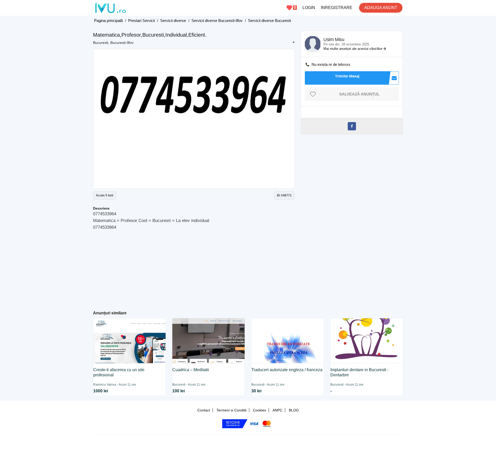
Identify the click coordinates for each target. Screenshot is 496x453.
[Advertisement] (194, 268)
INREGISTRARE (336, 7)
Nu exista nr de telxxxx (331, 64)
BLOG (294, 410)
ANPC (277, 410)
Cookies (259, 410)
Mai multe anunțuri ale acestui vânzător (353, 49)
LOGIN (309, 7)
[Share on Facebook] (352, 126)
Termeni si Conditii (231, 410)
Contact (203, 410)
